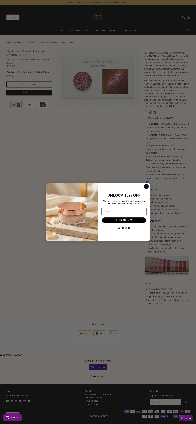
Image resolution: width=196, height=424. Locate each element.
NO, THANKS (124, 228)
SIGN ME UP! (124, 220)
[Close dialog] (146, 186)
